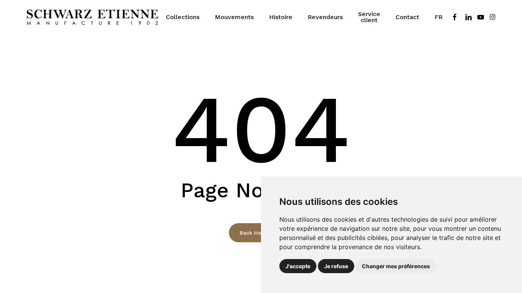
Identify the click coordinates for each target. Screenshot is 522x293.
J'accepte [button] (297, 266)
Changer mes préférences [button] (396, 266)
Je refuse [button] (336, 266)
